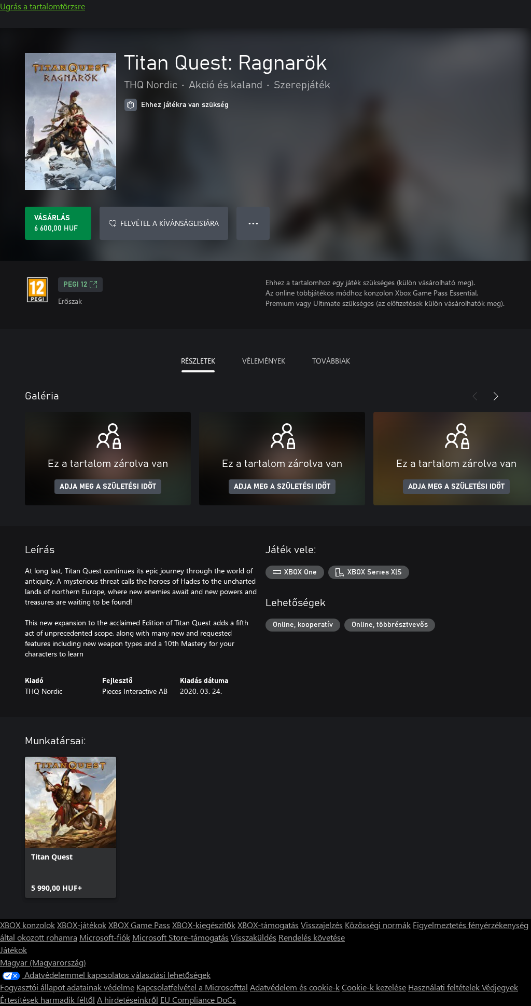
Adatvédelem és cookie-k (295, 987)
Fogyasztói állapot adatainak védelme (67, 987)
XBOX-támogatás (268, 924)
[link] (70, 827)
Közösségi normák (378, 924)
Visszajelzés (322, 924)
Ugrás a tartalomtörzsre (42, 6)
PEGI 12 (75, 284)
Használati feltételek (445, 987)
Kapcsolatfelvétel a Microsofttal (192, 987)
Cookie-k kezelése (374, 987)
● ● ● (253, 223)
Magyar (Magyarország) (43, 962)
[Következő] (495, 396)
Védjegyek (500, 987)
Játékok (13, 949)
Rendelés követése (311, 937)
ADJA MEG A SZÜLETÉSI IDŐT (108, 486)
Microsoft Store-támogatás (180, 937)
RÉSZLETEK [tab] (198, 361)
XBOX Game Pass (139, 924)
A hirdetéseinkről (127, 999)
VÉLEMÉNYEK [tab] (263, 361)
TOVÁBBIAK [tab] (331, 361)
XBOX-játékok (81, 924)
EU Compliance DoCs (198, 999)
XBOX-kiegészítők (203, 924)
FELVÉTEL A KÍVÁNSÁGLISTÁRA (169, 223)
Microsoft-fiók (104, 937)
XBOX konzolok (27, 924)
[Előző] (475, 396)
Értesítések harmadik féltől (47, 999)
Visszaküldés (253, 937)
